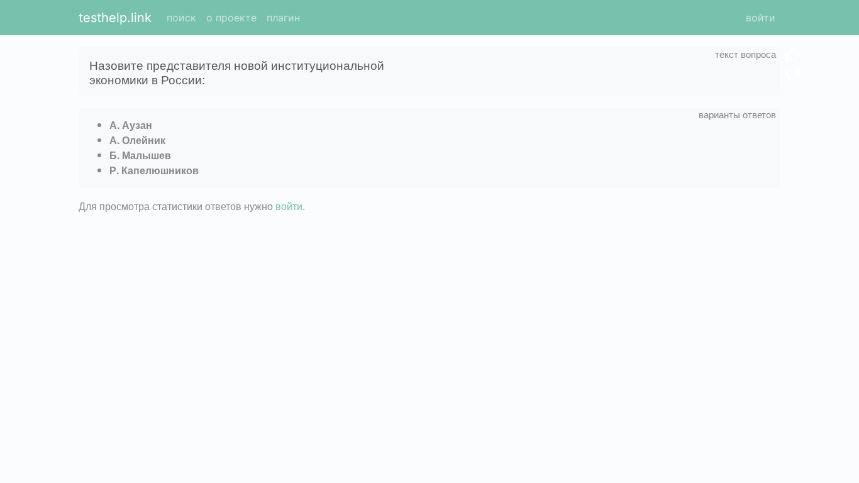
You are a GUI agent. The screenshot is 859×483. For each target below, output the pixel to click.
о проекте (231, 17)
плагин (283, 17)
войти (760, 17)
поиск (181, 17)
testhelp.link (115, 17)
